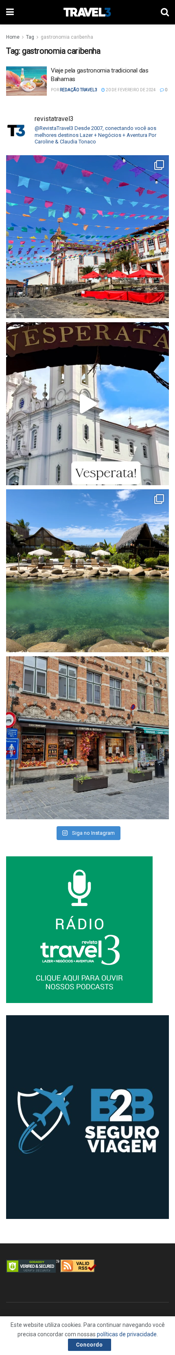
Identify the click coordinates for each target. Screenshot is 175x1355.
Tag (30, 37)
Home (13, 37)
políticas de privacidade (127, 1334)
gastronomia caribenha (67, 37)
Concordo (89, 1345)
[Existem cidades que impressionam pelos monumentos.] (87, 236)
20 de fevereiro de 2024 (130, 90)
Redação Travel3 (78, 90)
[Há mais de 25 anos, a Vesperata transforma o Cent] (87, 403)
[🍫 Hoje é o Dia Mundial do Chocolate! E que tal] (87, 737)
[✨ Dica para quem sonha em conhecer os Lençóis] (87, 570)
